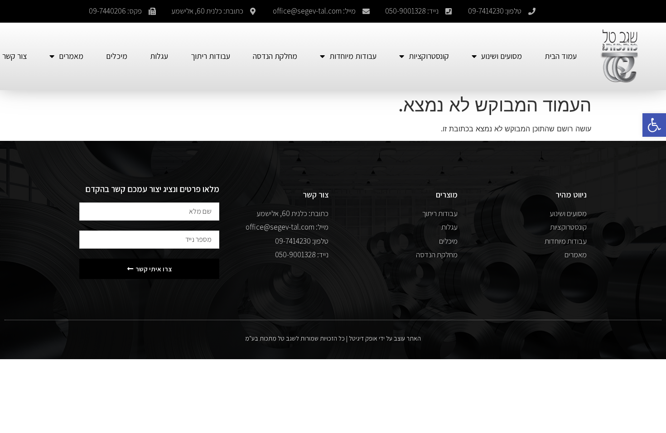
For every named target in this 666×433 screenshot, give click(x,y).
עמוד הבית (561, 56)
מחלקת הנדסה (275, 56)
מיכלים (116, 56)
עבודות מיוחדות (352, 56)
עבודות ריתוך (210, 56)
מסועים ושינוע (501, 56)
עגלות (159, 56)
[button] (654, 125)
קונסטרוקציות (429, 56)
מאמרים (71, 56)
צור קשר (14, 56)
